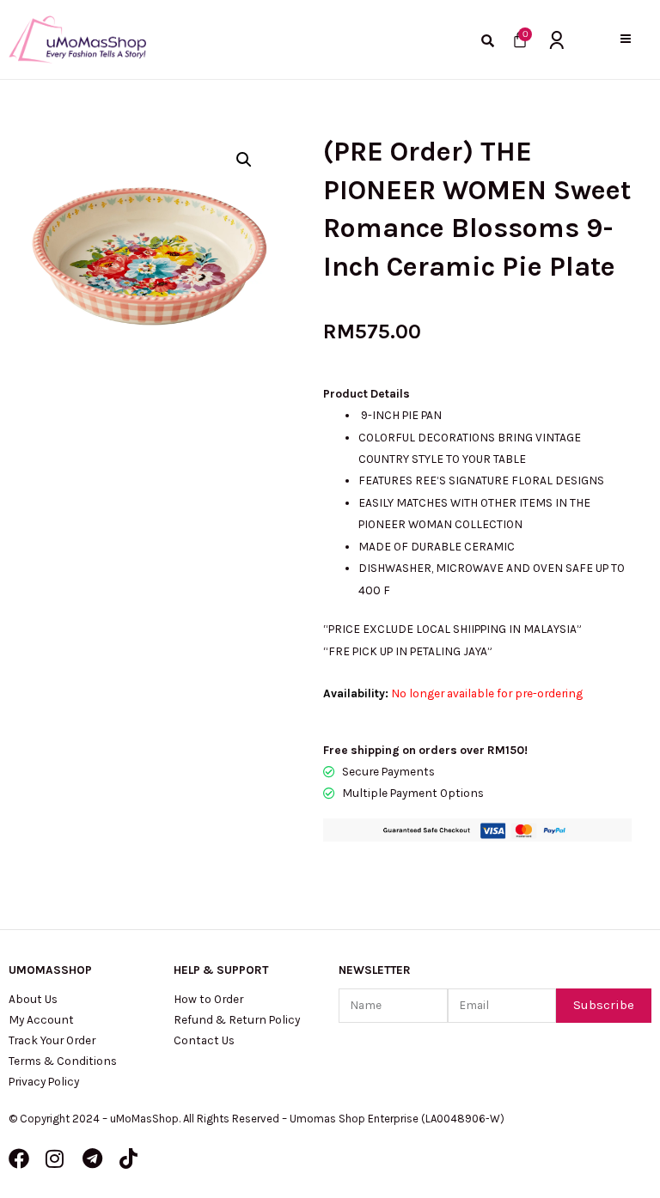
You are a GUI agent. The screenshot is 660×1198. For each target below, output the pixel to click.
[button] (625, 39)
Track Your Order (52, 1040)
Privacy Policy (44, 1081)
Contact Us (204, 1040)
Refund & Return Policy (237, 1019)
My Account (41, 1019)
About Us (33, 999)
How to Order (208, 999)
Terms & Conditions (63, 1060)
